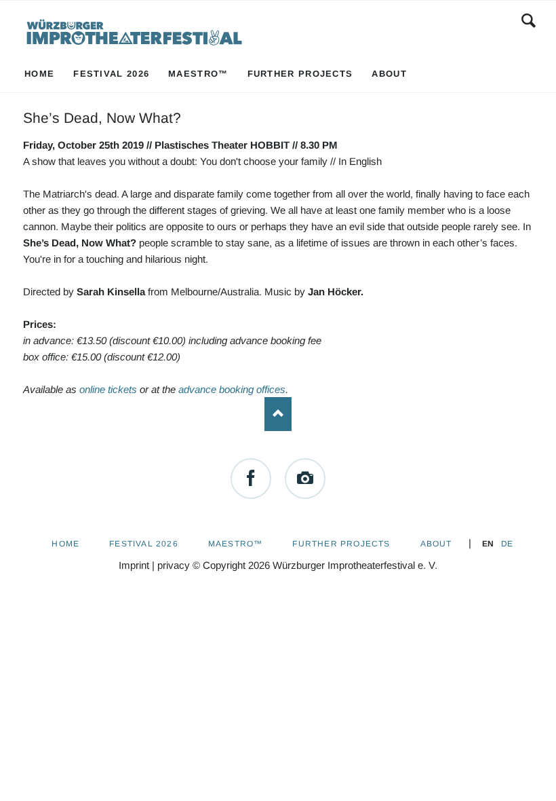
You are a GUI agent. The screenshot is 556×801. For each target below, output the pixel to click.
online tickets (108, 389)
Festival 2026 (143, 543)
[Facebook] (251, 478)
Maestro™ (235, 543)
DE (507, 543)
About (436, 543)
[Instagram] (305, 478)
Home (65, 543)
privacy (173, 565)
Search (528, 20)
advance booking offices (231, 389)
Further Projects (341, 543)
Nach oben (278, 414)
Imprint (134, 565)
